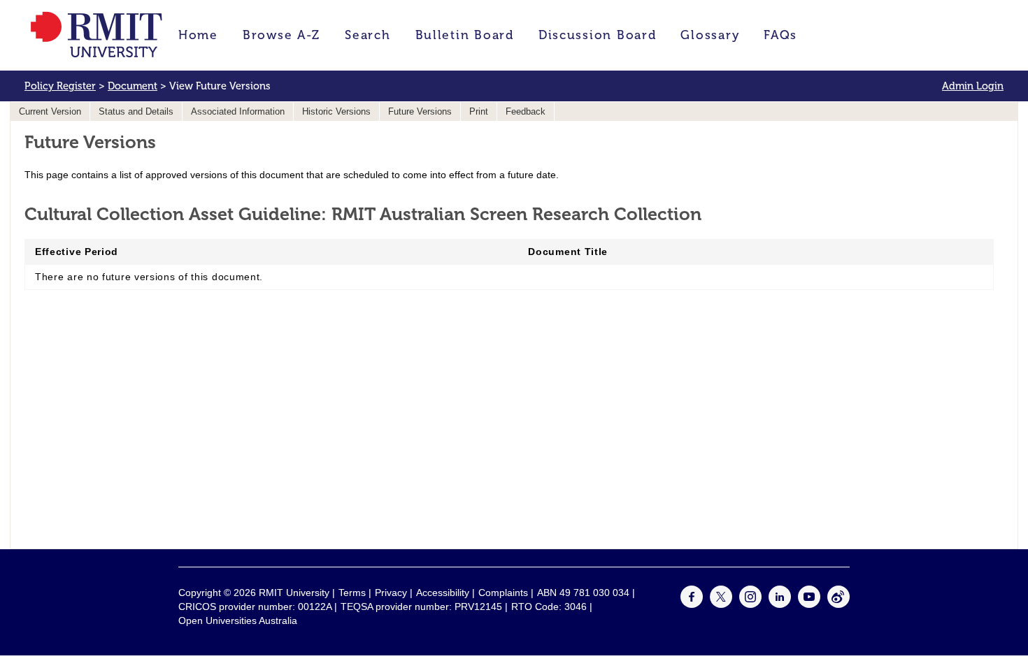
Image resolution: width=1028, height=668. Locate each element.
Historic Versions (336, 112)
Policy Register (60, 86)
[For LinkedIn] (780, 604)
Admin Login (973, 86)
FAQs (780, 35)
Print (478, 112)
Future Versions (420, 112)
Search (367, 35)
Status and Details (136, 112)
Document (132, 86)
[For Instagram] (750, 604)
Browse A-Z (281, 35)
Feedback (525, 112)
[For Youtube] (809, 604)
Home (198, 35)
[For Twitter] (721, 604)
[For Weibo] (838, 604)
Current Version (50, 112)
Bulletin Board (464, 35)
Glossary (709, 35)
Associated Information (238, 112)
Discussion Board (597, 35)
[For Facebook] (691, 604)
